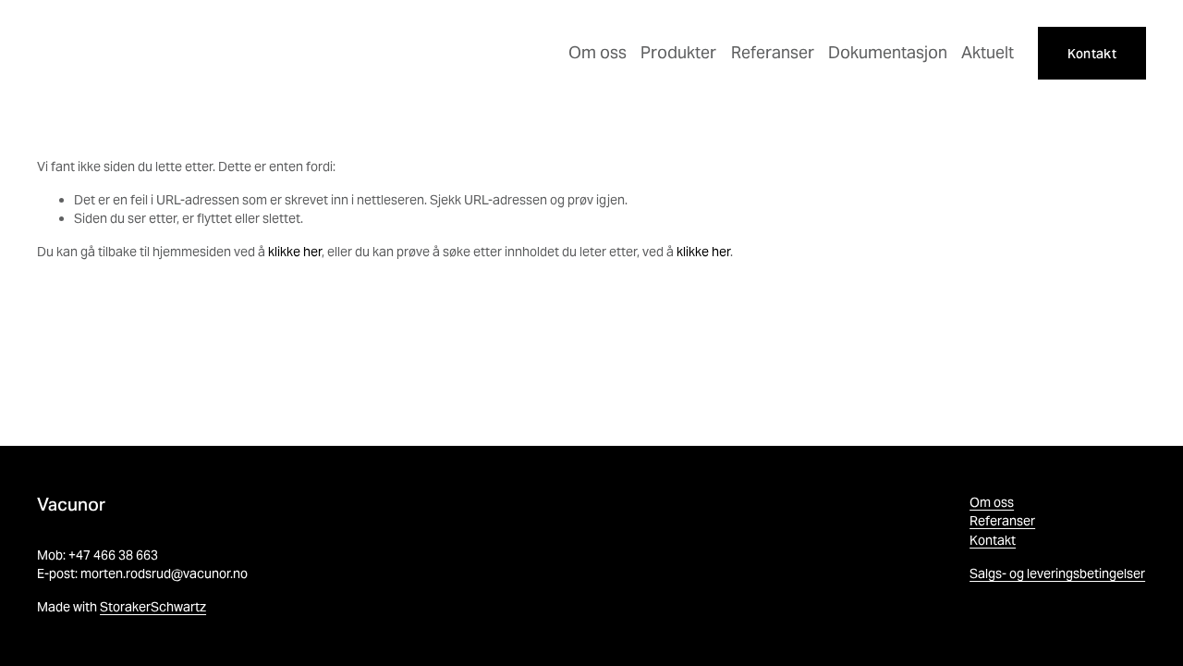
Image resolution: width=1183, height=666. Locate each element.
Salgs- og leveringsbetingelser (1057, 573)
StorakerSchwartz (153, 606)
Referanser (772, 53)
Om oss (597, 53)
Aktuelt (987, 53)
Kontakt (1091, 53)
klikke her (295, 251)
